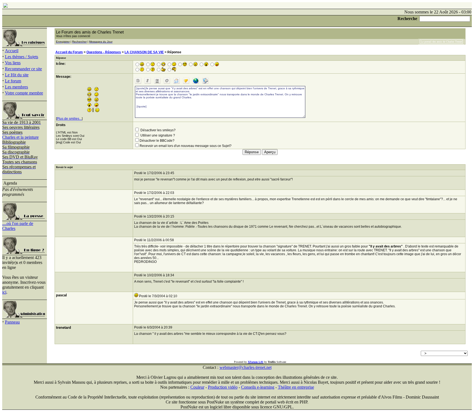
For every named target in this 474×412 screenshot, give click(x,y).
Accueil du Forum (69, 52)
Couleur (197, 387)
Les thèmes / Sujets (21, 56)
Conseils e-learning (257, 387)
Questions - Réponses (103, 52)
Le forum (13, 81)
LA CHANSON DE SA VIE (144, 52)
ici (4, 292)
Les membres (16, 87)
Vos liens (13, 62)
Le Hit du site (17, 75)
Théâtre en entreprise (296, 387)
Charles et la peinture (20, 137)
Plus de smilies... (69, 119)
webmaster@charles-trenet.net (245, 367)
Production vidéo (223, 387)
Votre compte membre (24, 93)
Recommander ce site (23, 68)
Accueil (11, 50)
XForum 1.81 (255, 361)
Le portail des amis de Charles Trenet (441, 41)
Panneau (12, 322)
